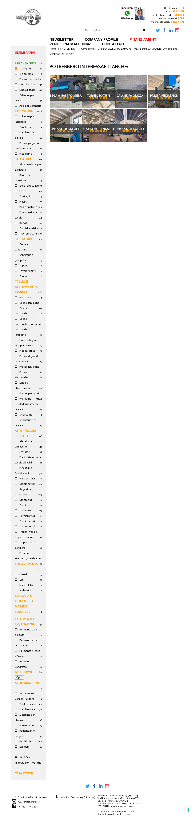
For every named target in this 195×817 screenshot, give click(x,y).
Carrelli (23, 574)
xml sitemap (123, 814)
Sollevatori (25, 590)
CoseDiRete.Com (121, 811)
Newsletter (62, 39)
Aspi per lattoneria (30, 105)
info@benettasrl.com (36, 797)
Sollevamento (26, 564)
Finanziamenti (143, 39)
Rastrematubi (27, 478)
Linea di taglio (27, 89)
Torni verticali (27, 526)
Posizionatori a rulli (30, 207)
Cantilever (25, 127)
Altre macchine (27, 683)
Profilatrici (25, 398)
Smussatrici (26, 414)
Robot (23, 223)
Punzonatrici (26, 725)
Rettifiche (25, 741)
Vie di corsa (26, 74)
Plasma (23, 201)
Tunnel (23, 276)
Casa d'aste (24, 773)
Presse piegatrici (29, 393)
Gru (21, 579)
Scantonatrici (27, 484)
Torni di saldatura (29, 228)
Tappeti (23, 265)
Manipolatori (26, 585)
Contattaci (113, 44)
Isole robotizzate (29, 185)
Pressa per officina (30, 79)
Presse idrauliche (29, 366)
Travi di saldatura (29, 233)
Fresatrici (24, 452)
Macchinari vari (27, 709)
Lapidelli (24, 746)
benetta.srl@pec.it (31, 801)
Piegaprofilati (27, 350)
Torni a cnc (25, 510)
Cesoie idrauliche (29, 302)
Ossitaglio (25, 196)
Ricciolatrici (25, 153)
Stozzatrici (25, 499)
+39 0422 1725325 (30, 806)
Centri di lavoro (28, 704)
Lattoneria (24, 111)
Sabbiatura (24, 239)
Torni (22, 505)
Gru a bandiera (27, 84)
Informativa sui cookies (123, 806)
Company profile (101, 39)
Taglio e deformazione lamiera (26, 287)
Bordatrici (25, 297)
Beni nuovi (23, 672)
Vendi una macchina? (70, 44)
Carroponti (25, 68)
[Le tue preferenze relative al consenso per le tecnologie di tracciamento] (188, 810)
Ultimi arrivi (25, 52)
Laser (22, 191)
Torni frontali (27, 515)
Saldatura (23, 159)
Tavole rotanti (27, 271)
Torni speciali (27, 521)
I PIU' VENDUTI (25, 63)
